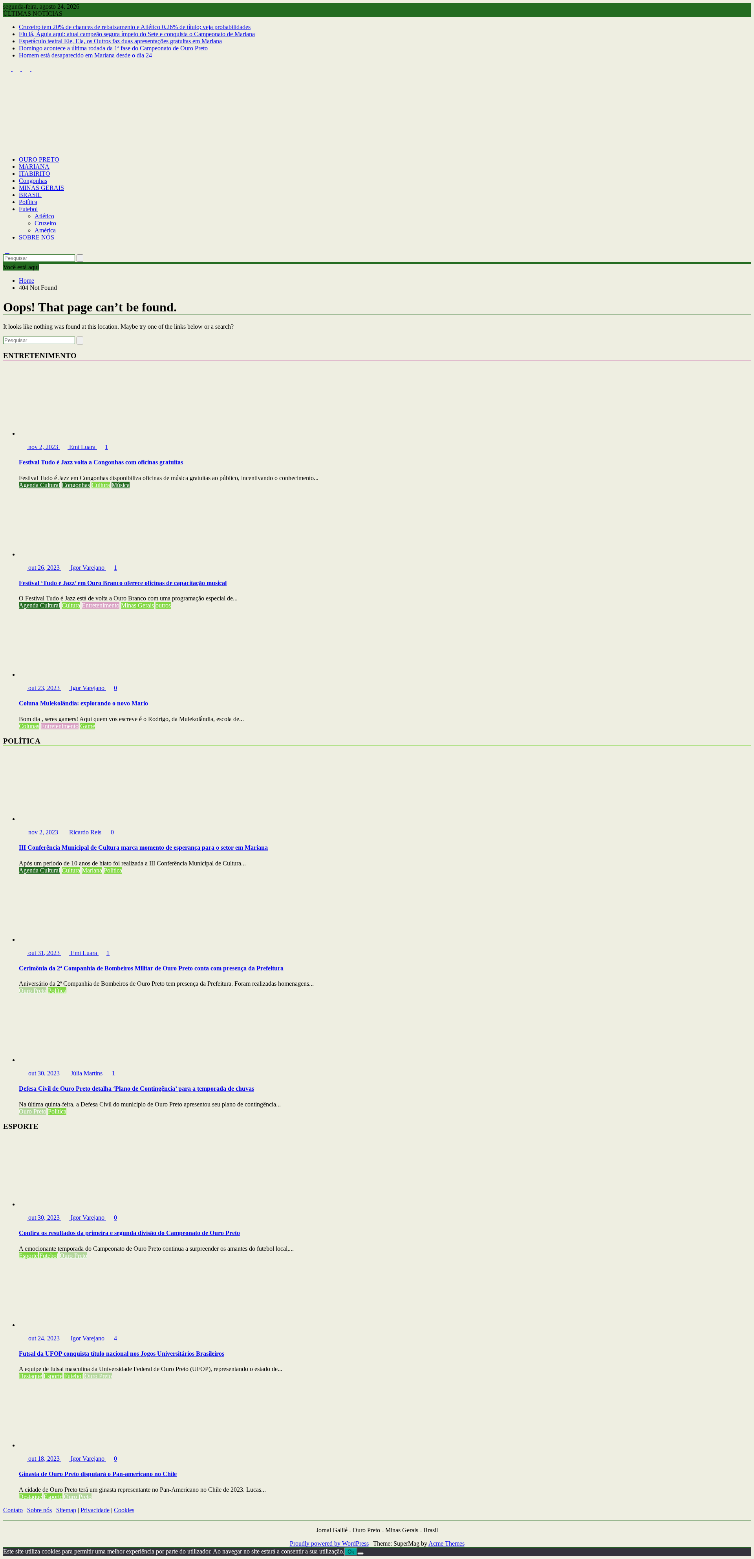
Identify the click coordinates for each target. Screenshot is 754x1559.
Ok (351, 1552)
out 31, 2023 (44, 953)
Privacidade (95, 1510)
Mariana (92, 870)
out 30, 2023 (44, 1073)
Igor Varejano (87, 567)
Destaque (30, 1376)
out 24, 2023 (44, 1338)
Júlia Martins (86, 1073)
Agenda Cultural (39, 485)
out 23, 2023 (44, 688)
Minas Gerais (137, 605)
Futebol (28, 209)
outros (163, 605)
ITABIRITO (34, 173)
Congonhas (33, 180)
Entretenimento (100, 605)
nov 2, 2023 (43, 447)
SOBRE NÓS (36, 237)
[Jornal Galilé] (7, 146)
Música (121, 485)
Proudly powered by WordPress (329, 1543)
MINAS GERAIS (41, 187)
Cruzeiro (45, 223)
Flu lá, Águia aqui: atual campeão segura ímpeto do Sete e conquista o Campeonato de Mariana (137, 34)
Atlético (44, 216)
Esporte (28, 1255)
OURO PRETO (39, 159)
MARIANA (34, 166)
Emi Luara (82, 447)
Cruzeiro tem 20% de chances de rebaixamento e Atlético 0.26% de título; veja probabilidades (135, 27)
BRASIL (30, 194)
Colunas (29, 726)
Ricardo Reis (85, 832)
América (45, 230)
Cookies (124, 1510)
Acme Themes (446, 1543)
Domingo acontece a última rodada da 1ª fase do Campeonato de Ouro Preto (113, 48)
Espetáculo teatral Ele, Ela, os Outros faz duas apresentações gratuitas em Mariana (120, 41)
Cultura (101, 485)
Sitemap (66, 1510)
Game (87, 726)
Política (28, 202)
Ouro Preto (32, 990)
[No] (360, 1553)
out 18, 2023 (44, 1458)
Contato (13, 1510)
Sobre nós (39, 1510)
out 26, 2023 (44, 567)
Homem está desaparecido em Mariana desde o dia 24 (85, 55)
